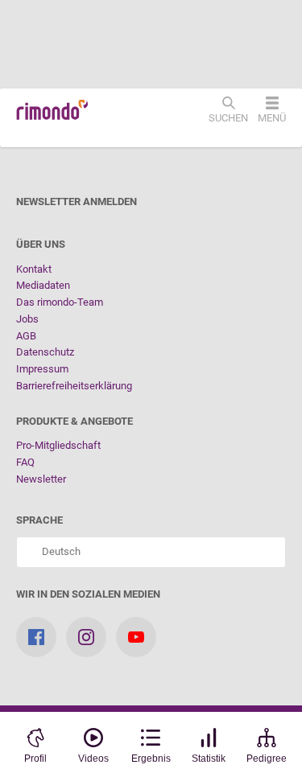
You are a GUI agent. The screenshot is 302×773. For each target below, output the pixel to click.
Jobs (27, 319)
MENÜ (272, 117)
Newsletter (41, 479)
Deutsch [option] (59, 551)
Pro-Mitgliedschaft (58, 445)
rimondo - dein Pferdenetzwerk (52, 110)
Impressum (42, 369)
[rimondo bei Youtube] (136, 637)
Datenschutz (45, 352)
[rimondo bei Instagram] (86, 637)
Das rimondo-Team (59, 302)
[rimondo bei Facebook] (36, 637)
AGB (26, 336)
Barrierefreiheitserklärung (74, 386)
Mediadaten (43, 285)
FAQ (25, 462)
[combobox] (151, 552)
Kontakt (34, 269)
